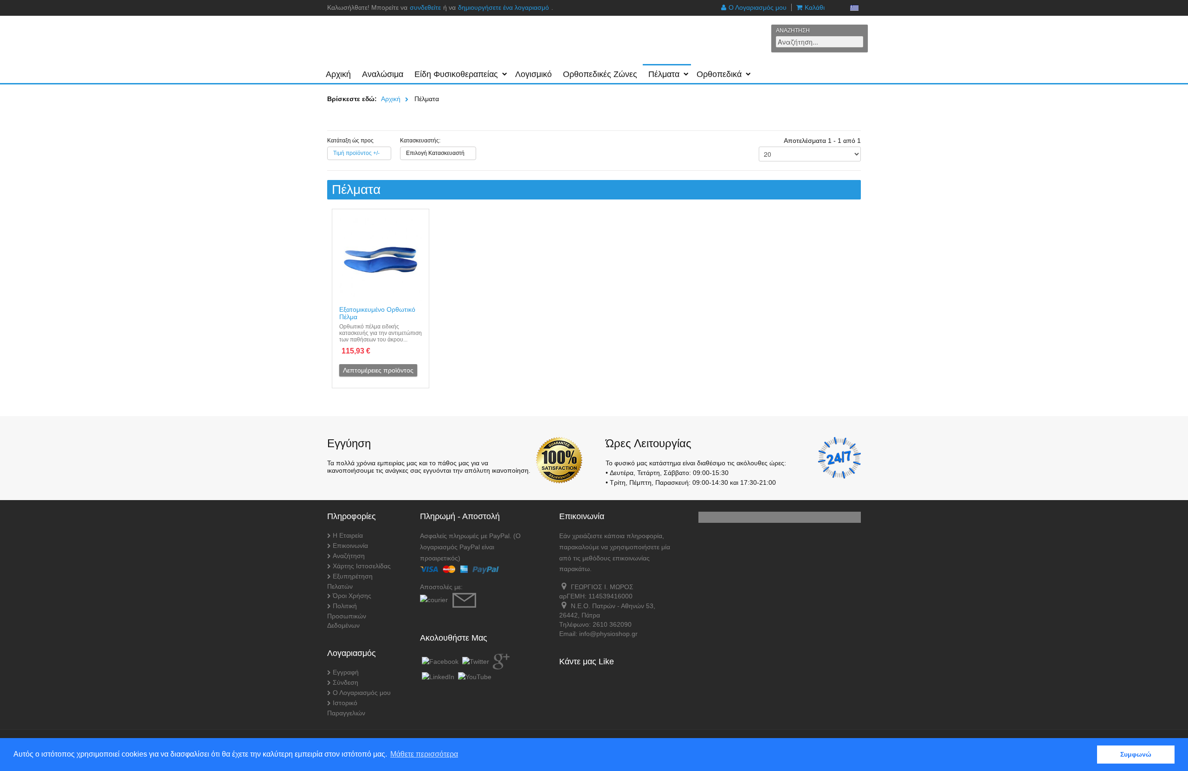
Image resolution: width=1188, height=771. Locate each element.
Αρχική (338, 74)
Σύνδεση (345, 682)
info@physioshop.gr (608, 633)
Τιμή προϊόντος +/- (356, 153)
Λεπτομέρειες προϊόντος (378, 370)
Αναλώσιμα (382, 74)
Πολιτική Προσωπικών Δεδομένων (346, 615)
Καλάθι (815, 7)
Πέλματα (663, 74)
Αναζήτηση (349, 555)
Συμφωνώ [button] (1135, 754)
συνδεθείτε (425, 7)
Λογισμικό (533, 74)
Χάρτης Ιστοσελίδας (362, 566)
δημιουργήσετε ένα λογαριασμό (503, 7)
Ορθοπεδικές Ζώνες (600, 74)
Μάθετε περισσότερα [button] (424, 754)
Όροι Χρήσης (352, 595)
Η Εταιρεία (348, 535)
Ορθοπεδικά (719, 74)
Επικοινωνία (350, 545)
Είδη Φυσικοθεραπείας (456, 74)
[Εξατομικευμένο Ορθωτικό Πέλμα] (380, 260)
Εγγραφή (346, 672)
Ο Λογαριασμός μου (758, 7)
